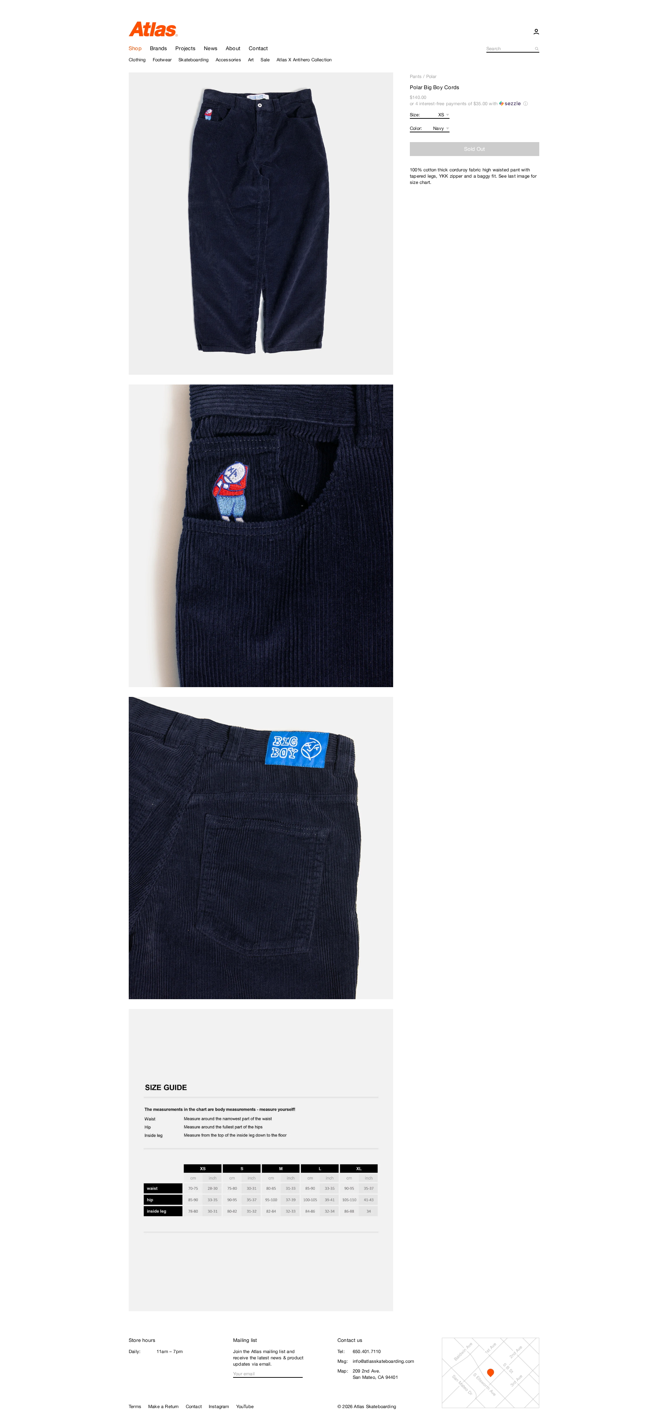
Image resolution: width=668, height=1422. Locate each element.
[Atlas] (153, 28)
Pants (416, 76)
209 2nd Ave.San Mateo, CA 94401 (375, 1374)
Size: (415, 114)
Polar (431, 76)
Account (536, 31)
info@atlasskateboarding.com (383, 1361)
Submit (537, 49)
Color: (416, 128)
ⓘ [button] (525, 103)
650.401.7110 (367, 1351)
